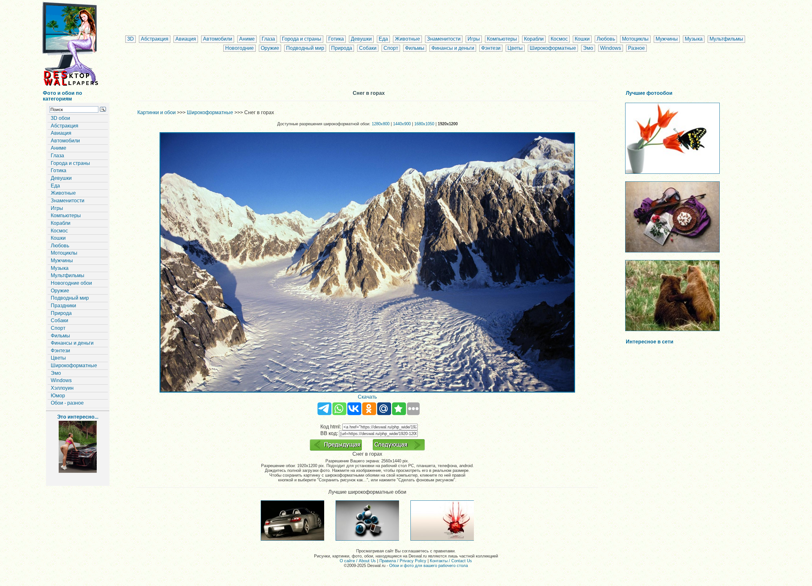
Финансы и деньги (452, 48)
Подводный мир (305, 48)
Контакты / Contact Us (451, 560)
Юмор (58, 395)
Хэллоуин (62, 388)
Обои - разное (67, 403)
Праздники (63, 305)
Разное (636, 48)
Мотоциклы (635, 39)
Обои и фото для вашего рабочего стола (428, 565)
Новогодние (239, 48)
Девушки (361, 39)
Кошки (582, 39)
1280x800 (381, 123)
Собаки (368, 48)
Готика (336, 39)
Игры (474, 39)
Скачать (367, 397)
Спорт (390, 48)
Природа (341, 48)
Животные (407, 39)
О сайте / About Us (358, 560)
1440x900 (402, 123)
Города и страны (301, 39)
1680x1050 (424, 123)
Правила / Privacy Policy (402, 560)
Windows (610, 48)
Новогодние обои (71, 283)
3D (130, 39)
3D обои (60, 118)
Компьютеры (502, 39)
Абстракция (154, 39)
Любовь (606, 39)
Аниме (247, 39)
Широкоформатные (553, 48)
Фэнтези (491, 48)
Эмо (588, 48)
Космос (559, 39)
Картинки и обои (156, 112)
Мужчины (667, 39)
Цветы (515, 48)
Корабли (534, 39)
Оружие (270, 48)
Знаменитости (444, 39)
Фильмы (414, 48)
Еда (383, 39)
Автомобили (217, 39)
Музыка (694, 39)
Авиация (185, 39)
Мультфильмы (726, 39)
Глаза (268, 39)
